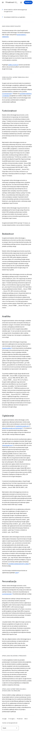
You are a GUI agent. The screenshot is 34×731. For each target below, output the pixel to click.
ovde (16, 572)
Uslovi (26, 718)
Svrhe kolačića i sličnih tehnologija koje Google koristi (15, 10)
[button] (3, 2)
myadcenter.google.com (22, 426)
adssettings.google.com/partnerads (12, 428)
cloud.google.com (7, 445)
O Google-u (11, 718)
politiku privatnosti (13, 64)
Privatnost (20, 718)
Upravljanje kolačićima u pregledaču (14, 17)
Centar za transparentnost (9, 723)
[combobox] (10, 728)
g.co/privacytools (7, 93)
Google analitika (6, 348)
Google (4, 718)
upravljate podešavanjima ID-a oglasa (18, 563)
